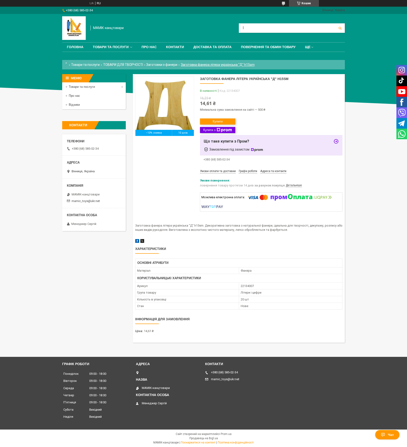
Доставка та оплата (212, 47)
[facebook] (137, 242)
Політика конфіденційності (236, 442)
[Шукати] (340, 28)
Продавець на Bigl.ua (203, 438)
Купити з (209, 130)
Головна (75, 47)
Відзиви (74, 104)
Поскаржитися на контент (198, 442)
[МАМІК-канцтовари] (74, 28)
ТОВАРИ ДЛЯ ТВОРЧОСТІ (123, 65)
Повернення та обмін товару (268, 47)
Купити (218, 121)
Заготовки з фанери (161, 65)
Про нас (149, 47)
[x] (142, 242)
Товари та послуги (111, 47)
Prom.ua (226, 434)
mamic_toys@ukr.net (86, 201)
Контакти (175, 47)
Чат (391, 435)
